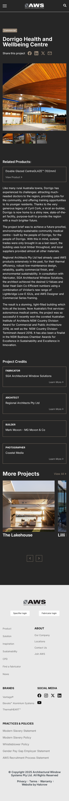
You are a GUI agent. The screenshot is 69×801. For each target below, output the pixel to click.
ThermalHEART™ (12, 709)
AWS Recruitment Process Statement (26, 757)
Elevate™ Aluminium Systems (18, 703)
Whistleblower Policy (16, 744)
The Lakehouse (17, 535)
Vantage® (8, 697)
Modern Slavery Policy (17, 737)
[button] (30, 558)
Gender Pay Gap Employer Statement (26, 751)
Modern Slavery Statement (19, 730)
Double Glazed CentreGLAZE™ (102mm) (31, 171)
